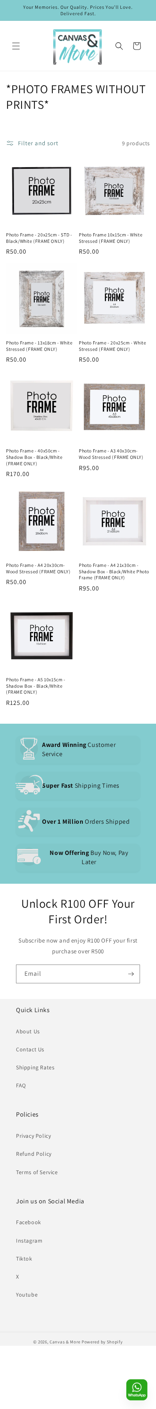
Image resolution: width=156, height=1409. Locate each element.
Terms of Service (37, 1172)
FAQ (21, 1085)
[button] (16, 46)
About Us (28, 1031)
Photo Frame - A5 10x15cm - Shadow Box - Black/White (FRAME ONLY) (36, 685)
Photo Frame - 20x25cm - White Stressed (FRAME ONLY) (112, 346)
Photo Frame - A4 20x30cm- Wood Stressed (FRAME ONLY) (38, 568)
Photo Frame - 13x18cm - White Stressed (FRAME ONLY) (39, 346)
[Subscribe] (131, 974)
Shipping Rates (35, 1067)
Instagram (29, 1240)
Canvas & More (65, 1342)
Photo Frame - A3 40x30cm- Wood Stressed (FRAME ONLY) (111, 454)
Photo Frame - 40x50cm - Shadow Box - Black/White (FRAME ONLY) (34, 457)
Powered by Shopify (102, 1342)
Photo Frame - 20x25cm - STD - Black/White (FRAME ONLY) (39, 238)
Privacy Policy (33, 1135)
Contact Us (30, 1049)
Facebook (28, 1222)
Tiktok (24, 1258)
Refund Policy (34, 1153)
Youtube (27, 1294)
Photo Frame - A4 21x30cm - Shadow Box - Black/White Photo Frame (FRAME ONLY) (114, 571)
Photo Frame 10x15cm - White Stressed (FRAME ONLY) (110, 238)
